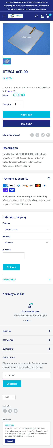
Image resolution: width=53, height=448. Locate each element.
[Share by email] (48, 135)
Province (7, 236)
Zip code (7, 249)
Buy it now (26, 123)
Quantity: (7, 104)
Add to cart (26, 114)
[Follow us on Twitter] (10, 411)
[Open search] (36, 16)
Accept (10, 441)
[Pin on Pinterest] (37, 135)
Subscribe (12, 383)
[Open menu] (4, 16)
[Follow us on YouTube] (16, 411)
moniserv (7, 78)
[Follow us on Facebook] (5, 411)
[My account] (42, 16)
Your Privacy (9, 425)
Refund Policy (9, 279)
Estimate (11, 267)
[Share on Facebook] (32, 135)
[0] (48, 16)
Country (6, 223)
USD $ (6, 397)
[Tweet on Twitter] (43, 135)
